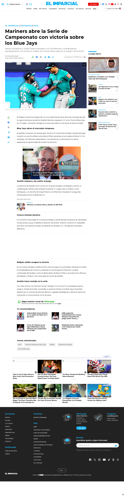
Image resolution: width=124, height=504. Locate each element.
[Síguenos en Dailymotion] (121, 4)
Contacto (37, 451)
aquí (59, 303)
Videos (7, 454)
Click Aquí (81, 428)
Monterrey (62, 8)
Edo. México (43, 8)
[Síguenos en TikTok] (115, 4)
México (7, 417)
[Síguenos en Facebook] (103, 4)
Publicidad (37, 457)
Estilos (7, 435)
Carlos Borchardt (13, 56)
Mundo (7, 420)
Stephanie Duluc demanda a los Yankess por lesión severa (72, 327)
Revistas (88, 8)
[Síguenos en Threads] (118, 4)
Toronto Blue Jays (23, 349)
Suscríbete (93, 4)
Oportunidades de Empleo (43, 445)
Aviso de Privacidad (40, 433)
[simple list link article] (103, 65)
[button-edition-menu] (105, 8)
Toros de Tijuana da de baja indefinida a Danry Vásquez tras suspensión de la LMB (36, 327)
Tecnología (9, 438)
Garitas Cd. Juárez (113, 8)
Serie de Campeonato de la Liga (35, 344)
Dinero (7, 426)
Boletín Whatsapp (40, 417)
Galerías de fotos (11, 451)
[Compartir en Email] (48, 57)
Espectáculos (10, 432)
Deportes (26, 26)
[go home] (11, 473)
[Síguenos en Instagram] (109, 4)
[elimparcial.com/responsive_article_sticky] (123, 494)
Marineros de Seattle (65, 344)
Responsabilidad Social (42, 436)
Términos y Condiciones (103, 450)
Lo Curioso (9, 423)
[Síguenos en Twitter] (106, 4)
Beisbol (52, 344)
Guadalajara (53, 8)
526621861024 (81, 416)
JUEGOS (29, 8)
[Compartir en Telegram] (44, 57)
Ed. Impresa (80, 8)
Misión (36, 439)
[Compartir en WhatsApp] (32, 57)
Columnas (70, 8)
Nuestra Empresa (40, 442)
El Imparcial (12, 26)
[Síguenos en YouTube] (112, 4)
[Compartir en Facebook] (36, 57)
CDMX (35, 8)
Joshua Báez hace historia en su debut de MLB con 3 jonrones (37, 315)
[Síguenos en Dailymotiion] (118, 460)
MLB (35, 26)
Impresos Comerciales (42, 430)
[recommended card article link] (21, 206)
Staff (35, 427)
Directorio (37, 448)
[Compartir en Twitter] (40, 57)
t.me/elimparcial (112, 416)
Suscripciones (38, 454)
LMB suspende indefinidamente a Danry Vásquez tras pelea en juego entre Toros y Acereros (71, 316)
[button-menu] (2, 4)
